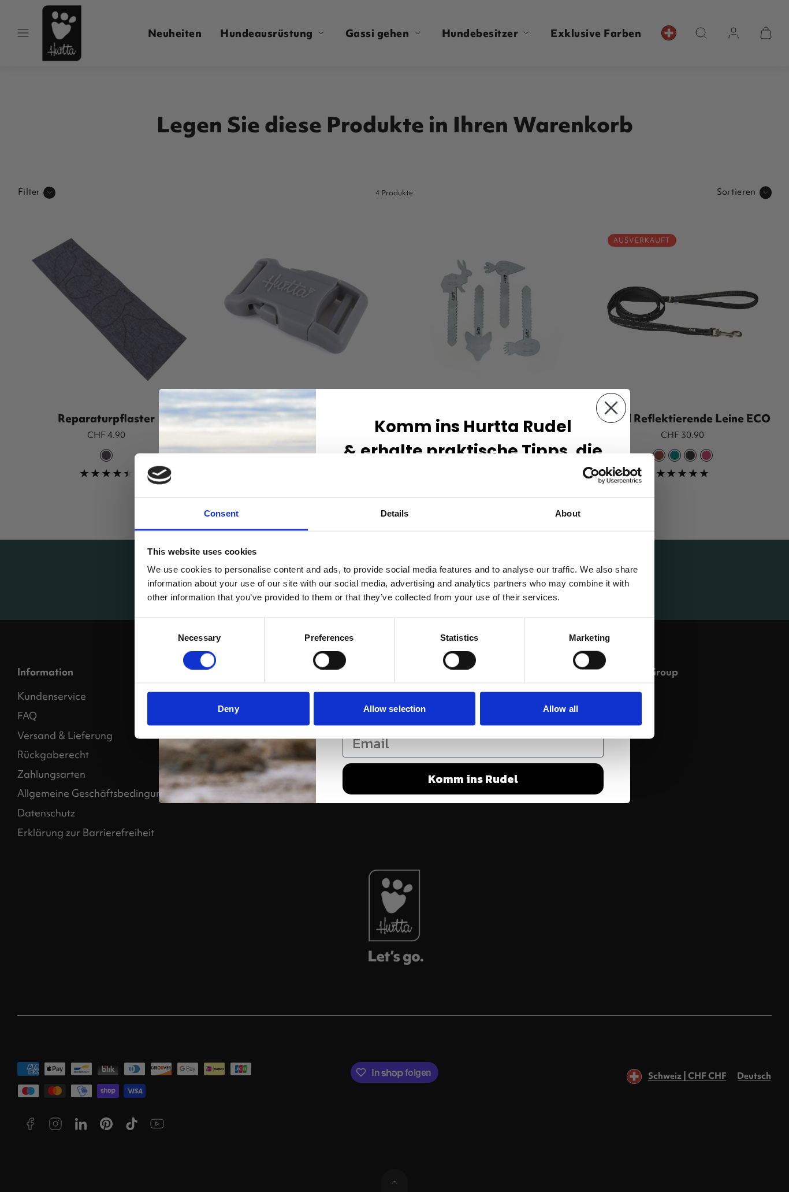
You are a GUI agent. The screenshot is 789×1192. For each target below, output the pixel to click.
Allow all (560, 708)
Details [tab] (395, 513)
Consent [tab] (221, 513)
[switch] (329, 660)
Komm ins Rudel (473, 779)
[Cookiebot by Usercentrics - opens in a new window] (591, 475)
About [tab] (567, 513)
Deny (228, 708)
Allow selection (394, 708)
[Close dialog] (611, 407)
